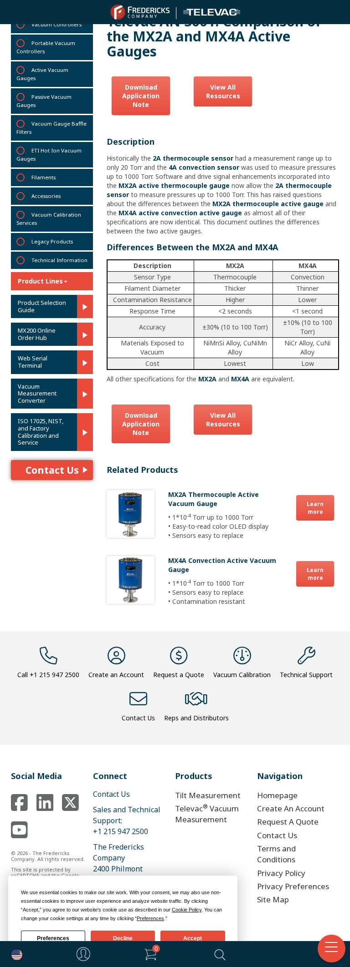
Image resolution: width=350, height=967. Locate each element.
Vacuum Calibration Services (48, 218)
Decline (123, 938)
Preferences (53, 938)
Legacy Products (52, 241)
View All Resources (223, 91)
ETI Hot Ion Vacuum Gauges (49, 154)
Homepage (277, 795)
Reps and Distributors (196, 718)
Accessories (46, 195)
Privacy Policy (281, 873)
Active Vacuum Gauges (42, 73)
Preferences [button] (150, 918)
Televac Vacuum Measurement (207, 813)
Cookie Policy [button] (186, 909)
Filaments (43, 177)
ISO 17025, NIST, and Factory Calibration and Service (40, 432)
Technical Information (59, 260)
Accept (192, 938)
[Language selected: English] (14, 954)
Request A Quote (288, 821)
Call (48, 674)
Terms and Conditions (276, 854)
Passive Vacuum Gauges (44, 100)
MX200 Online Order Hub (37, 334)
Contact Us (52, 470)
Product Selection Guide (42, 306)
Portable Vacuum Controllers (45, 47)
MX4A (240, 379)
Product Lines (40, 281)
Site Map (273, 899)
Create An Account (290, 808)
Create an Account (116, 674)
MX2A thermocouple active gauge (268, 203)
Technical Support (306, 674)
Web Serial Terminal (32, 362)
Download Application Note (141, 96)
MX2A (207, 379)
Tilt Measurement (208, 795)
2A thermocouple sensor (193, 158)
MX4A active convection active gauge (180, 212)
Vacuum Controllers (56, 24)
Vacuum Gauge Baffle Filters (51, 127)
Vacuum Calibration (242, 674)
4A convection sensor (204, 167)
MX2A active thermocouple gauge (174, 185)
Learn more (315, 508)
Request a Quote (178, 674)
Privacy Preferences (293, 886)
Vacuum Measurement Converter (37, 394)
